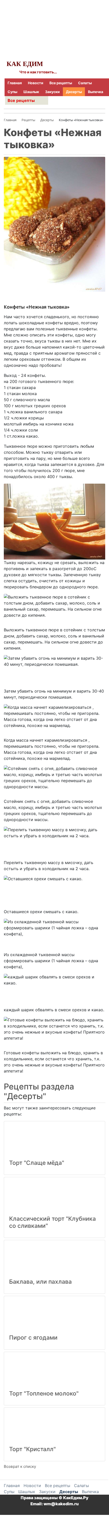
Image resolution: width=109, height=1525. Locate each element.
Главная (15, 83)
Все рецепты (60, 83)
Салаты (85, 83)
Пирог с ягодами (33, 1337)
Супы (12, 92)
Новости (35, 83)
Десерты (74, 92)
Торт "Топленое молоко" (44, 1393)
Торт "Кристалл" (32, 1449)
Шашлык (31, 92)
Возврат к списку (20, 1466)
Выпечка (95, 92)
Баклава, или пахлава (40, 1281)
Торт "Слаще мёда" (36, 1162)
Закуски (52, 92)
